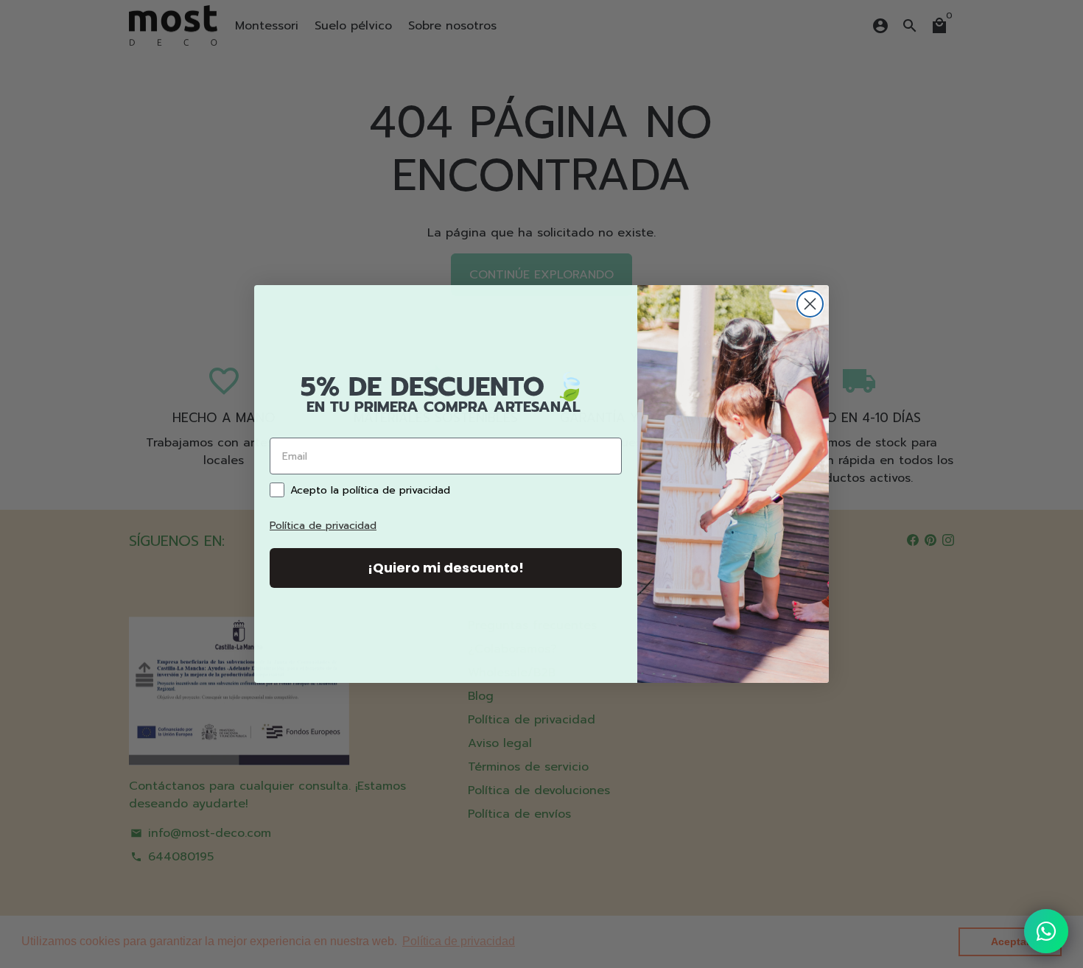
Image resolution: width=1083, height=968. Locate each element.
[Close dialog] (810, 304)
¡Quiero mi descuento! (446, 567)
